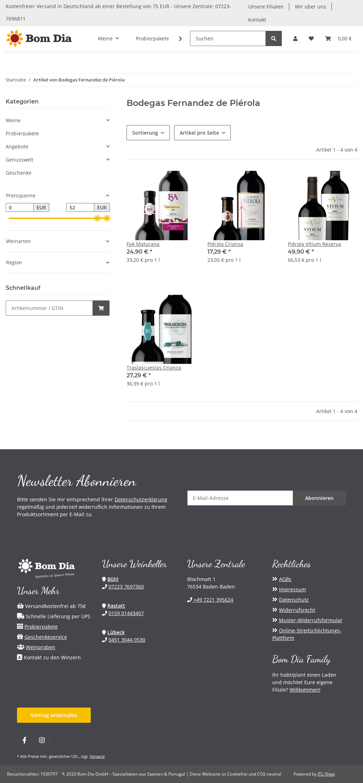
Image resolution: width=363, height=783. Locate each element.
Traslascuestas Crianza (154, 367)
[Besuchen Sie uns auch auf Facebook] (24, 740)
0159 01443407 (126, 613)
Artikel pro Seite (199, 132)
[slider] (97, 218)
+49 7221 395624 (212, 599)
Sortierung (145, 132)
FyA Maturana (143, 244)
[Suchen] (274, 38)
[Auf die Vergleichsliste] (165, 183)
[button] (295, 38)
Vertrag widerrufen (54, 715)
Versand (97, 756)
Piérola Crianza (225, 244)
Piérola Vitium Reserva (314, 244)
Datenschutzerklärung (141, 499)
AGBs (285, 579)
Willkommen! (305, 689)
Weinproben (40, 647)
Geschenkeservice (45, 636)
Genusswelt (19, 159)
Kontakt (257, 19)
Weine (13, 120)
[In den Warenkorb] (101, 308)
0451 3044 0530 (126, 639)
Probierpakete (22, 133)
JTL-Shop (326, 774)
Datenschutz (294, 599)
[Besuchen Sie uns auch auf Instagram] (41, 740)
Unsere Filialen (266, 6)
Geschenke (19, 172)
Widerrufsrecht (297, 610)
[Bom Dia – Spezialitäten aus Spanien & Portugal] (39, 38)
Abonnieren (319, 498)
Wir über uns (310, 6)
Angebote (17, 146)
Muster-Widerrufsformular (310, 620)
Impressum (292, 589)
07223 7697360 (126, 586)
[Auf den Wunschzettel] (184, 183)
